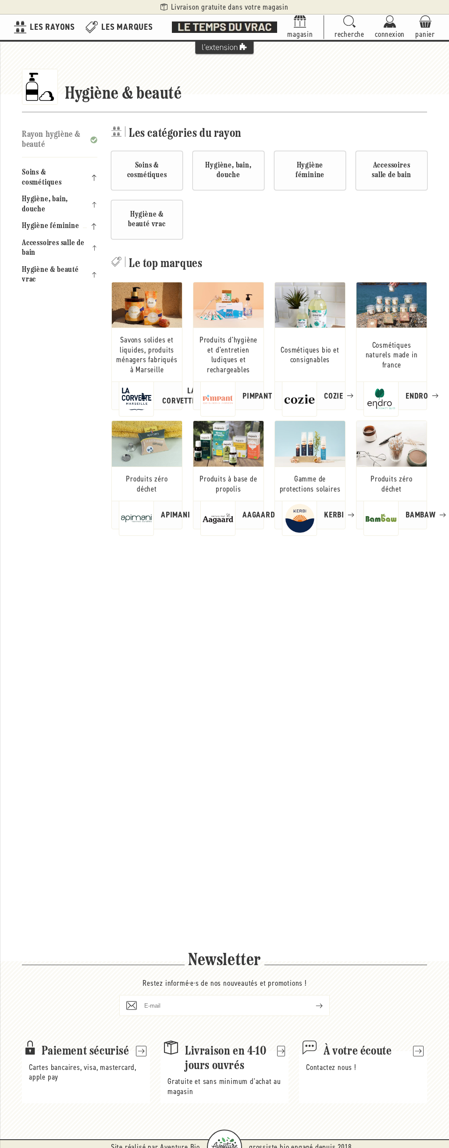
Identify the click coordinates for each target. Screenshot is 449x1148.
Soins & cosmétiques (42, 178)
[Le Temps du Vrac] (224, 27)
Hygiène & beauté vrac (50, 275)
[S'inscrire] (312, 1005)
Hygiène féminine (50, 226)
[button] (349, 27)
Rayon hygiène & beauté (51, 139)
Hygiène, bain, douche (45, 205)
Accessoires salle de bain (53, 248)
